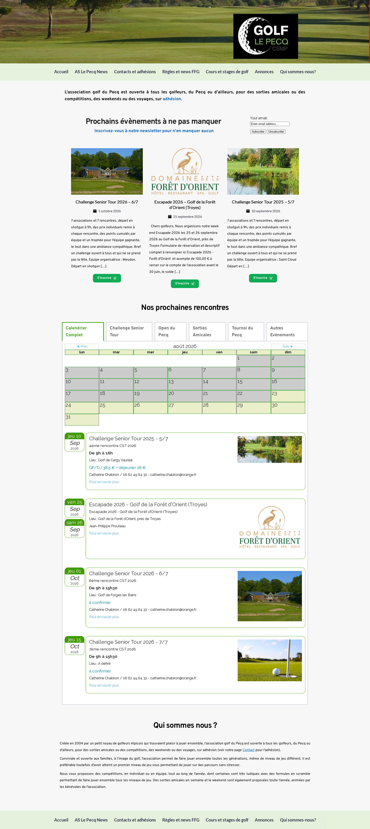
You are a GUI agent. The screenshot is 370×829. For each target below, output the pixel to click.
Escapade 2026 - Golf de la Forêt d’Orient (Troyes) (148, 504)
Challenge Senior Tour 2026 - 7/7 (128, 642)
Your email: (258, 118)
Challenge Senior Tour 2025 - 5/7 (128, 438)
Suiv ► (288, 346)
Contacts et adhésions (135, 71)
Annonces (264, 71)
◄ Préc (82, 346)
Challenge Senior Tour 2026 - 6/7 (128, 573)
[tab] (83, 331)
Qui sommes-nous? (298, 71)
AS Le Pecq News (91, 71)
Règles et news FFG (180, 71)
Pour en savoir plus (104, 482)
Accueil (61, 71)
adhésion (172, 99)
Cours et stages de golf (227, 71)
